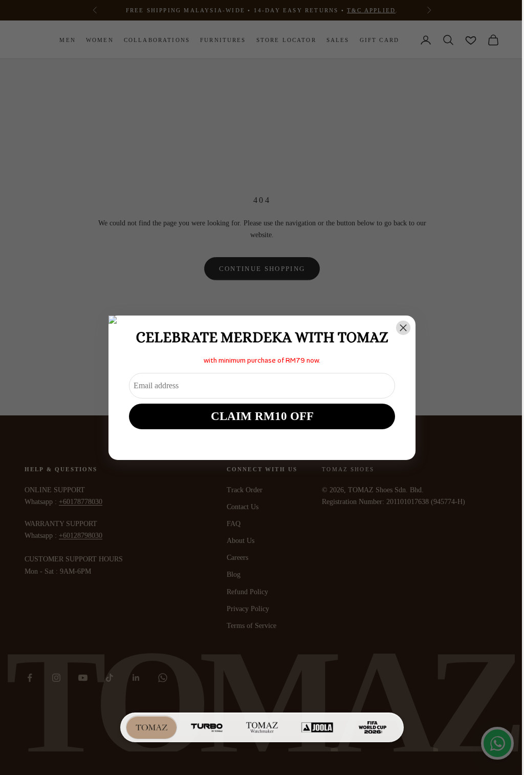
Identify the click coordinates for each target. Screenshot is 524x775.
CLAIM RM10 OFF (258, 416)
